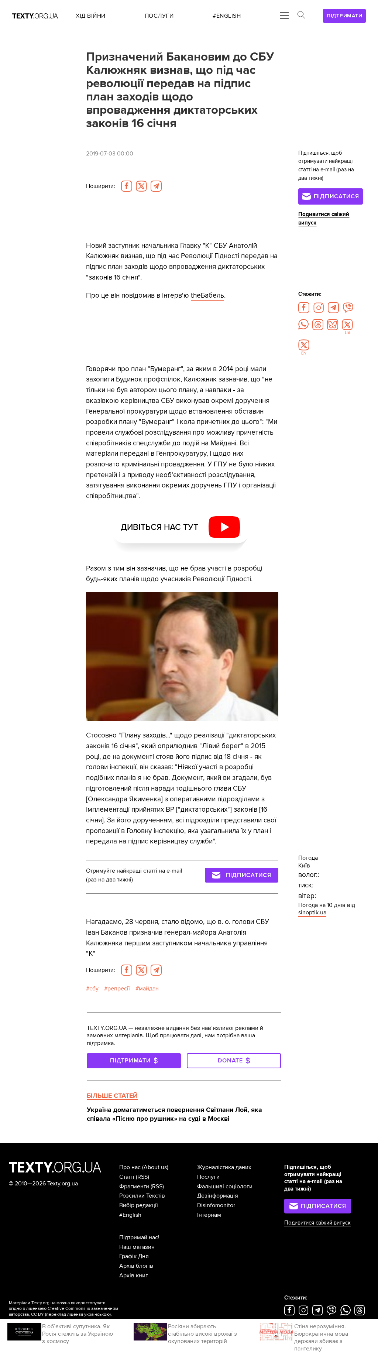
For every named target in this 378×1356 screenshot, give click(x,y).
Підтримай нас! (139, 1237)
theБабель (207, 295)
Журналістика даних (224, 1167)
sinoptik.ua (312, 912)
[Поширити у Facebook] (126, 186)
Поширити (100, 186)
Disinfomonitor (216, 1205)
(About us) (155, 1167)
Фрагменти (134, 1186)
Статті (126, 1177)
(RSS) (142, 1177)
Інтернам (209, 1215)
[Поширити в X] (141, 186)
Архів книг (133, 1275)
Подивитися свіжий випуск (317, 1222)
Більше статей (112, 1096)
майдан (149, 988)
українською (97, 1314)
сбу (94, 988)
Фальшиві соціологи (224, 1186)
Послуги (208, 1177)
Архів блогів (136, 1266)
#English (130, 1215)
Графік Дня (134, 1256)
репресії (118, 988)
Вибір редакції (138, 1205)
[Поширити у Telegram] (156, 186)
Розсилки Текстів (142, 1195)
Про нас (130, 1167)
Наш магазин (137, 1247)
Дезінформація (217, 1195)
